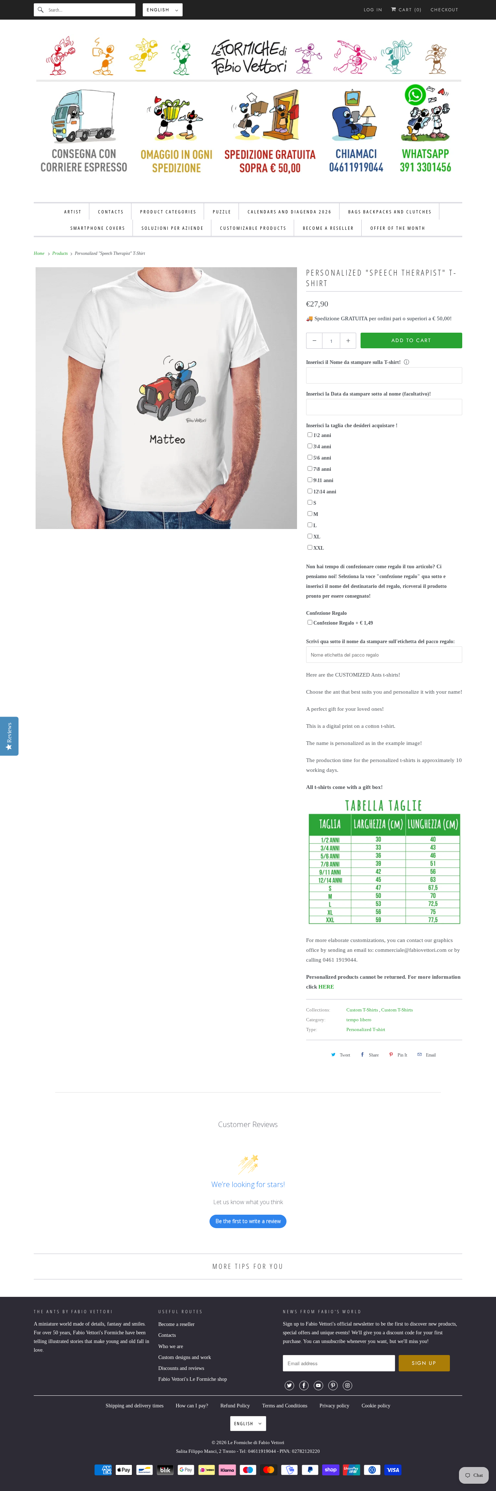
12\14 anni (324, 491)
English (159, 10)
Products (60, 253)
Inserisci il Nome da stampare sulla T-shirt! (353, 362)
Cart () (409, 10)
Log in (373, 10)
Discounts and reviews (181, 1368)
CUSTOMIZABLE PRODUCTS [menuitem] (253, 228)
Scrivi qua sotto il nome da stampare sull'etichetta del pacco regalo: (380, 641)
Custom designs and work (184, 1357)
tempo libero (358, 1019)
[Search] (41, 9)
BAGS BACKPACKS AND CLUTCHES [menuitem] (390, 211)
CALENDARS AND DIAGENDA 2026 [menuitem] (290, 211)
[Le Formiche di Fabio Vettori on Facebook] (304, 1385)
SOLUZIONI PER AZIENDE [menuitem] (173, 228)
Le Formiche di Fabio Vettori (256, 1442)
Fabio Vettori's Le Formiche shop (192, 1379)
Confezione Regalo (326, 613)
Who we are (170, 1346)
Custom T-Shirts (362, 1010)
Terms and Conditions (284, 1405)
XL (316, 537)
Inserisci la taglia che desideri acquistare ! (352, 425)
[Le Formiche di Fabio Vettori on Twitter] (289, 1385)
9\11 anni (323, 480)
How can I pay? (192, 1405)
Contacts (167, 1335)
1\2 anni (322, 435)
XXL (318, 548)
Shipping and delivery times (134, 1405)
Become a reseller (176, 1324)
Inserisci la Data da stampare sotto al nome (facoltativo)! (368, 394)
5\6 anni (322, 458)
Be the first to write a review (248, 1221)
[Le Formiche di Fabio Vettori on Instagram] (347, 1385)
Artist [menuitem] (73, 211)
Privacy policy (334, 1405)
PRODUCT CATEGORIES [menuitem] (168, 211)
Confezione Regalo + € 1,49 (343, 623)
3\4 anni (322, 446)
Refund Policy (235, 1405)
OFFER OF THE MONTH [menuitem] (398, 228)
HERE (326, 987)
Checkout (445, 10)
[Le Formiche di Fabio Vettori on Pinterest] (333, 1385)
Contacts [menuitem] (111, 211)
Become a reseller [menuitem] (328, 228)
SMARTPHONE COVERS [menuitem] (97, 228)
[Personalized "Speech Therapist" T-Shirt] (166, 398)
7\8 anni (322, 469)
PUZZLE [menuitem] (222, 211)
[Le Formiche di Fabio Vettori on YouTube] (318, 1385)
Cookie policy (376, 1405)
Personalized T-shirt (365, 1029)
